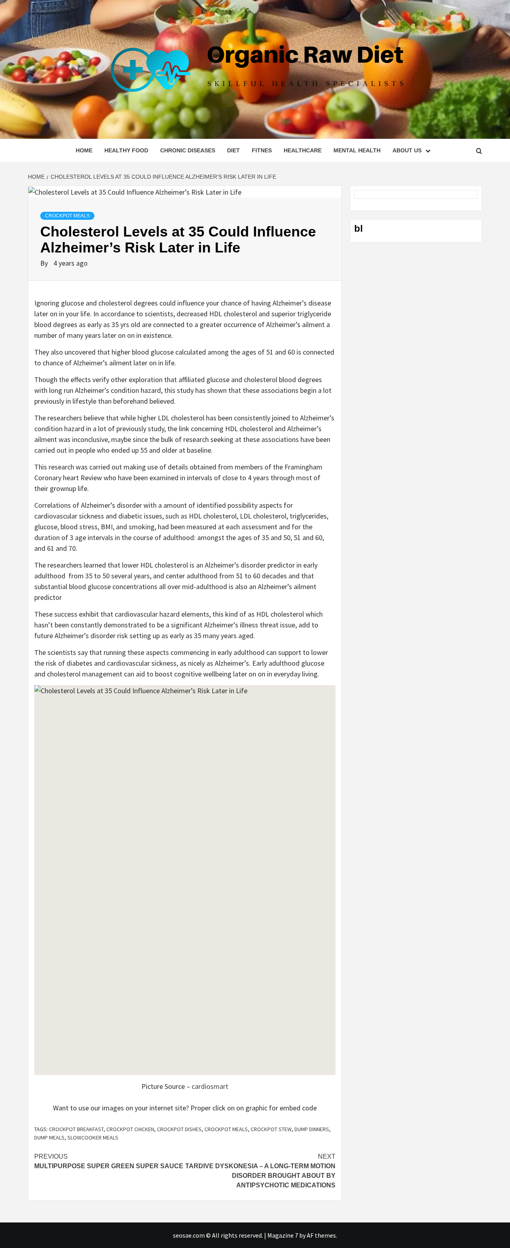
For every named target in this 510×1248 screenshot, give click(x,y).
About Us (407, 150)
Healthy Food (126, 150)
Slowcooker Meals (92, 1137)
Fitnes (262, 150)
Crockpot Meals (67, 216)
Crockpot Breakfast (76, 1129)
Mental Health (357, 150)
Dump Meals (49, 1137)
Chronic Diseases (187, 150)
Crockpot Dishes (179, 1129)
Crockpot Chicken (130, 1129)
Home (84, 150)
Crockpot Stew (271, 1129)
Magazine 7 (282, 1235)
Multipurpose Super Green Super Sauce (108, 1161)
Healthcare (303, 150)
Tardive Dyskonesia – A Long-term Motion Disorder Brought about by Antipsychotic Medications (260, 1171)
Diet (233, 150)
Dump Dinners (311, 1129)
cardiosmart (210, 1086)
